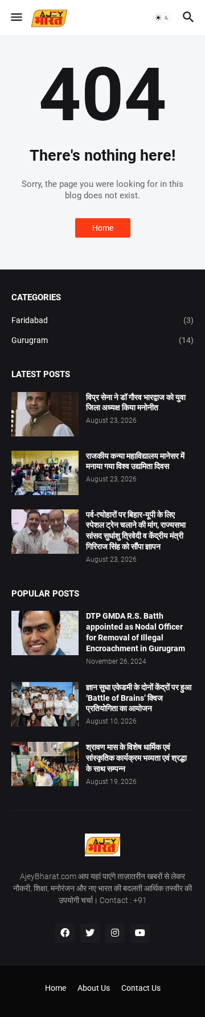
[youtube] (140, 933)
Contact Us (141, 988)
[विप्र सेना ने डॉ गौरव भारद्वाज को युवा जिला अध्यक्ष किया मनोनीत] (45, 414)
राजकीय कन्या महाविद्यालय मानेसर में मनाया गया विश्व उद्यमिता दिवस (135, 461)
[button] (15, 17)
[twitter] (90, 933)
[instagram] (115, 933)
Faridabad (102, 320)
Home (102, 227)
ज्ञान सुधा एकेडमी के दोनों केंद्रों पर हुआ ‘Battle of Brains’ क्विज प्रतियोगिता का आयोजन (138, 698)
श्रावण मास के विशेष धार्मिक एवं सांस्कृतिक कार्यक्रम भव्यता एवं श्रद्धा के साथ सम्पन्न (136, 757)
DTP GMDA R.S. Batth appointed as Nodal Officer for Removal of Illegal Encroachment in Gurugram (135, 632)
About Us (93, 988)
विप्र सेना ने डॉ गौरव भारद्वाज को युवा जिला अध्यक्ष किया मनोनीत (136, 402)
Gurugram (102, 340)
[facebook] (65, 933)
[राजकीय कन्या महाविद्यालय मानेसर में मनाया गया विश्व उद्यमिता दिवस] (45, 473)
